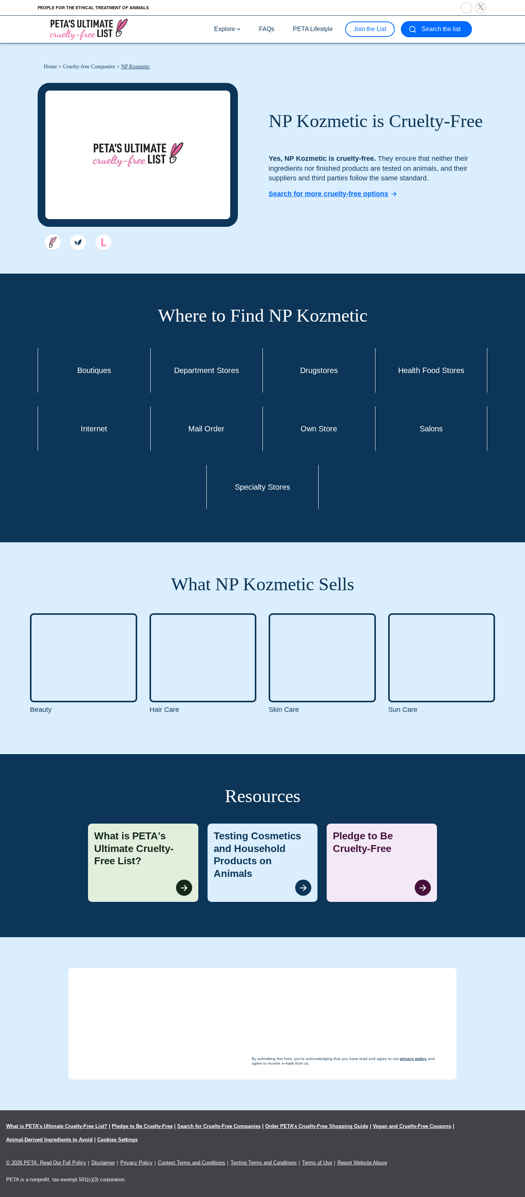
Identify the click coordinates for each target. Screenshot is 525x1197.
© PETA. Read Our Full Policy (46, 1163)
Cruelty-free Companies (89, 66)
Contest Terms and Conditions (191, 1163)
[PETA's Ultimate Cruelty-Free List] (89, 29)
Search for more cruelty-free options (328, 194)
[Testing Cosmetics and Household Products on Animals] (263, 863)
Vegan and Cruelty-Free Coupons (412, 1126)
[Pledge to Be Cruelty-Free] (382, 863)
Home (50, 66)
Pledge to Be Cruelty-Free (142, 1126)
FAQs (266, 29)
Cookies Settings (117, 1140)
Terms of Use (317, 1163)
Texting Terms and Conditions (264, 1163)
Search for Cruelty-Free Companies (219, 1126)
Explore (224, 29)
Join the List (370, 29)
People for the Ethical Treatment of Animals (93, 7)
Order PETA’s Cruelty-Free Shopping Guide (316, 1126)
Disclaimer (103, 1163)
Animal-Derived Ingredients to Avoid (49, 1140)
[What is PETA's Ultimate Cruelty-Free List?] (143, 863)
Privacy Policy (136, 1163)
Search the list (441, 29)
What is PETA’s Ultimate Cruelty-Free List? (56, 1126)
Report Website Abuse (362, 1163)
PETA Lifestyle (313, 29)
